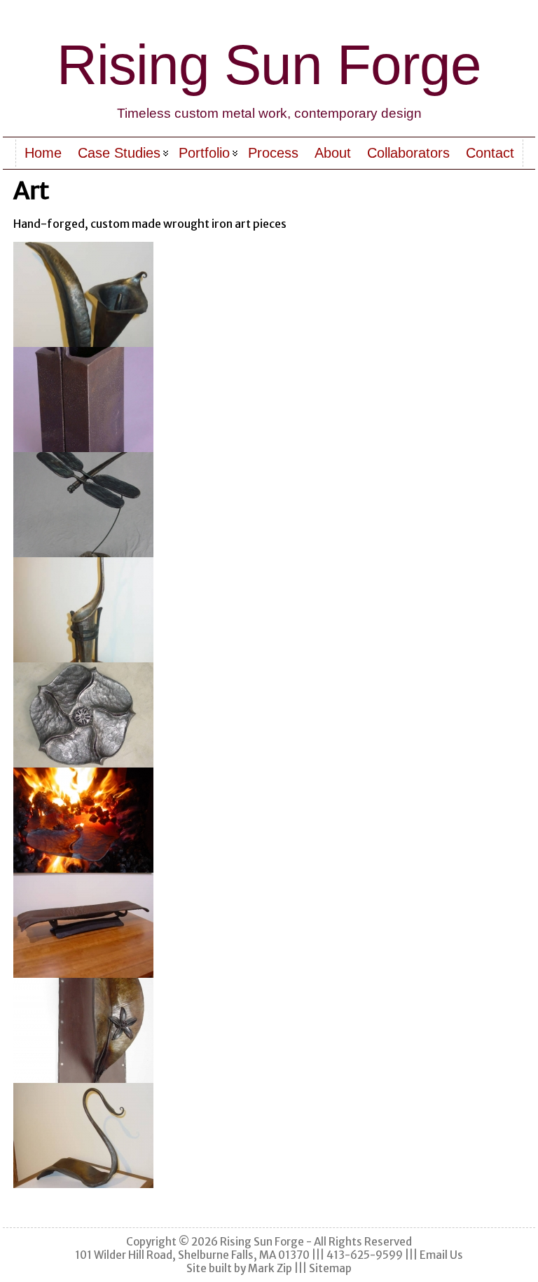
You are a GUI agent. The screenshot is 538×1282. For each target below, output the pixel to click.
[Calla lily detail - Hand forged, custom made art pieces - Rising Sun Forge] (269, 294)
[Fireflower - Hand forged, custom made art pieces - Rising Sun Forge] (269, 715)
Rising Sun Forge (269, 65)
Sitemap (330, 1268)
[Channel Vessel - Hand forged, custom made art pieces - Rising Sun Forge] (269, 399)
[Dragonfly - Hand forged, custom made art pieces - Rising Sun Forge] (269, 504)
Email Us (441, 1255)
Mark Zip (270, 1268)
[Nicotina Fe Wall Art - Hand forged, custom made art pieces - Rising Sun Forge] (269, 1030)
